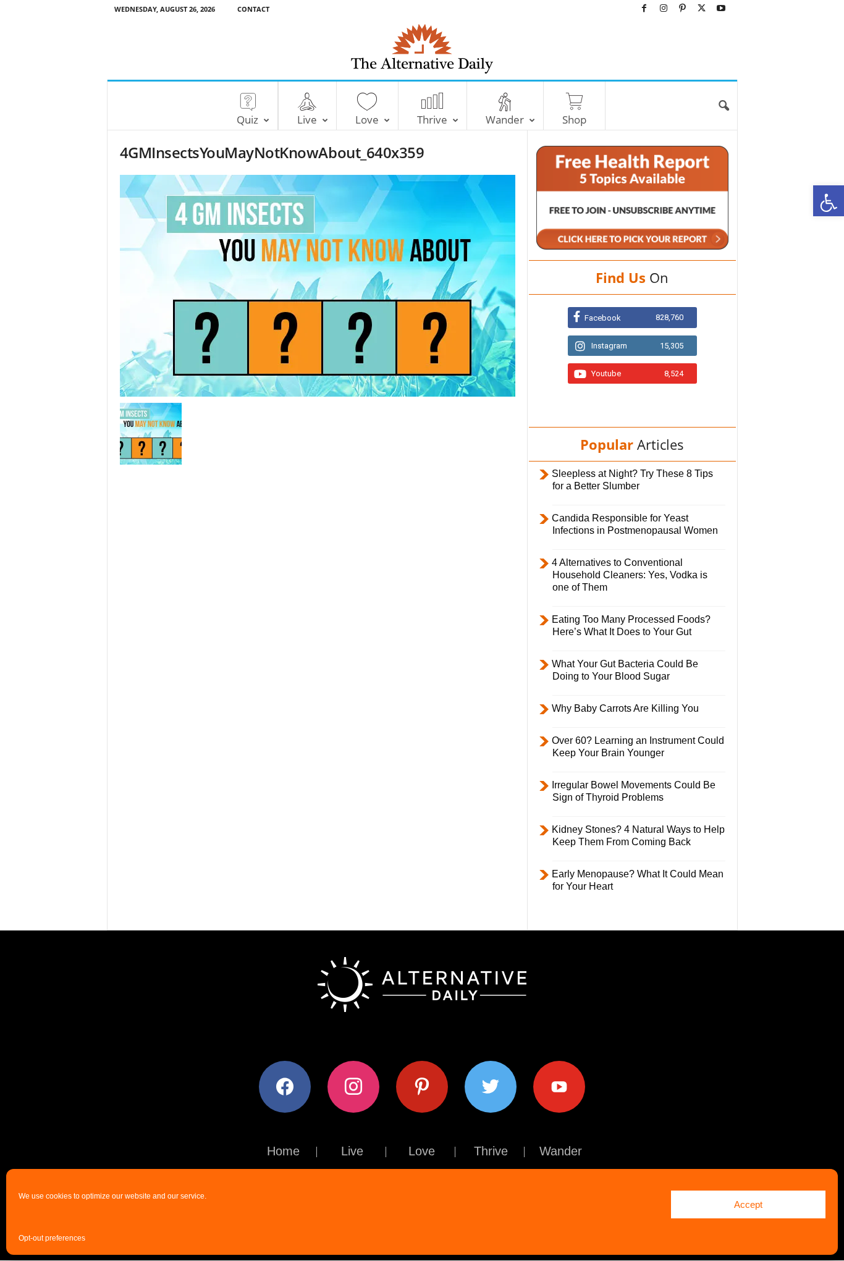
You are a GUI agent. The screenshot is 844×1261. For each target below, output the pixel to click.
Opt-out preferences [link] (52, 1238)
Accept (748, 1204)
